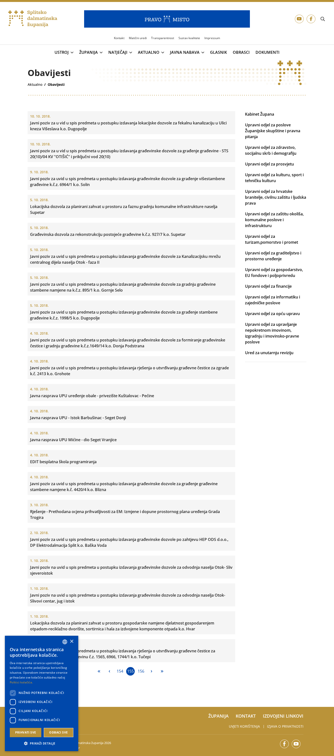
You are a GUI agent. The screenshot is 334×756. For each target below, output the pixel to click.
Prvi (99, 671)
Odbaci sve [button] (58, 732)
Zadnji (162, 671)
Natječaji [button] (117, 52)
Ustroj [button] (62, 52)
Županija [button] (88, 52)
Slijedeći (151, 671)
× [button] (71, 641)
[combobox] (64, 641)
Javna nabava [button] (185, 52)
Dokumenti (267, 52)
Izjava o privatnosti (285, 726)
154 (120, 671)
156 (141, 671)
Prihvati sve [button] (25, 732)
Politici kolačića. (21, 682)
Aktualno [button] (148, 52)
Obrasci (241, 52)
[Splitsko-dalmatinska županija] (32, 19)
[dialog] (41, 693)
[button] (41, 743)
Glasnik (218, 52)
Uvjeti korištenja (244, 726)
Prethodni (109, 671)
